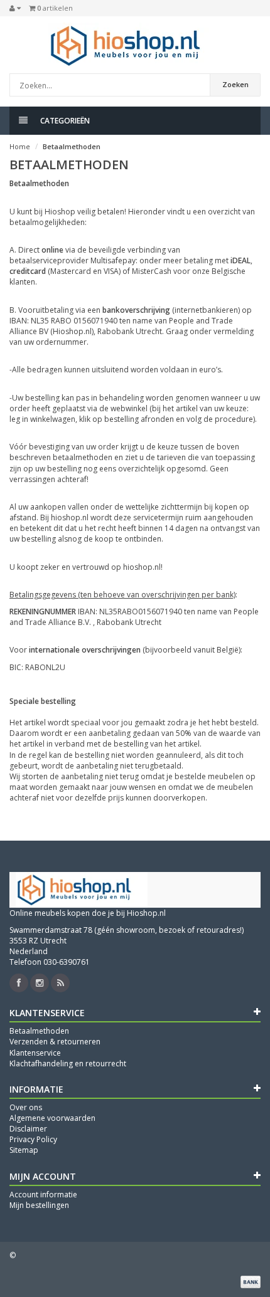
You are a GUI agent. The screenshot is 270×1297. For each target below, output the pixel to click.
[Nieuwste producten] (60, 983)
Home (19, 146)
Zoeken (235, 84)
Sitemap (23, 1150)
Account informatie (43, 1194)
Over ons (25, 1107)
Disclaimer (28, 1128)
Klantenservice (35, 1053)
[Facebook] (18, 983)
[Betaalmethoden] (250, 1282)
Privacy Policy (33, 1139)
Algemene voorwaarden (52, 1118)
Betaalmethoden (71, 146)
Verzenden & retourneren (54, 1041)
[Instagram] (39, 983)
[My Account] (15, 8)
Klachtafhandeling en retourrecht (67, 1063)
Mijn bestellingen (39, 1205)
